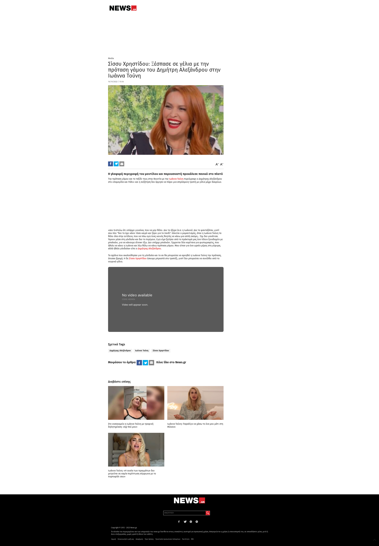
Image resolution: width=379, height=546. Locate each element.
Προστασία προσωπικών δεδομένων (167, 539)
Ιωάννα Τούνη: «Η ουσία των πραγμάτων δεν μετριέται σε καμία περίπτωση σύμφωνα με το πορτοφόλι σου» (132, 473)
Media (111, 58)
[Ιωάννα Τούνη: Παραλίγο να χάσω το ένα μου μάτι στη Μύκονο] (195, 403)
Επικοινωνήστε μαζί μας (126, 539)
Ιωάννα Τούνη (176, 178)
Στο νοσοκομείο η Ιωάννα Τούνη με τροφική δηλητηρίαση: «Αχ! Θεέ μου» (130, 425)
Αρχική (113, 539)
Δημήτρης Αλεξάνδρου (149, 248)
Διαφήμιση (139, 539)
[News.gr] (123, 8)
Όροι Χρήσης (149, 539)
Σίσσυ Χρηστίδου (138, 258)
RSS (192, 539)
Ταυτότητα (185, 539)
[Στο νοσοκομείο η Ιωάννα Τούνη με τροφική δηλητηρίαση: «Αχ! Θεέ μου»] (136, 403)
